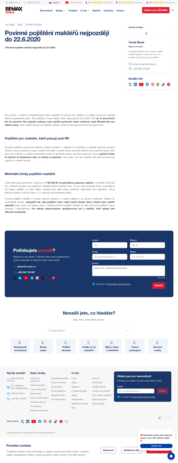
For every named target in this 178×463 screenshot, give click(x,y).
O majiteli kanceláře (79, 391)
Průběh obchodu (99, 387)
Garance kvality (98, 404)
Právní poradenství (58, 391)
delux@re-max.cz (18, 393)
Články (74, 383)
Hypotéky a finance (37, 402)
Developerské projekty (60, 378)
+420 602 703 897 (18, 399)
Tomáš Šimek (136, 42)
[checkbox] (93, 284)
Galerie (74, 395)
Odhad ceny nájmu (37, 385)
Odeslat (159, 286)
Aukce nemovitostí (58, 383)
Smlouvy (95, 378)
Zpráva (95, 263)
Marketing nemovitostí (39, 411)
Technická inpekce (58, 399)
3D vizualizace (56, 387)
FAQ (73, 408)
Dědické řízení (35, 394)
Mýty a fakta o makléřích (102, 395)
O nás (74, 378)
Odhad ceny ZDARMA (155, 10)
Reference (75, 387)
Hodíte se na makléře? (101, 391)
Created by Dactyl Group (46, 433)
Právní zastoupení (99, 399)
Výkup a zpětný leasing (39, 398)
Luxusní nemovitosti (38, 389)
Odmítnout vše (131, 450)
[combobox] (55, 2)
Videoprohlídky (77, 399)
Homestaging (35, 406)
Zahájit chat (156, 446)
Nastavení (108, 450)
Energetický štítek (58, 395)
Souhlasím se (101, 284)
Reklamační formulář (80, 404)
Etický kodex (97, 383)
